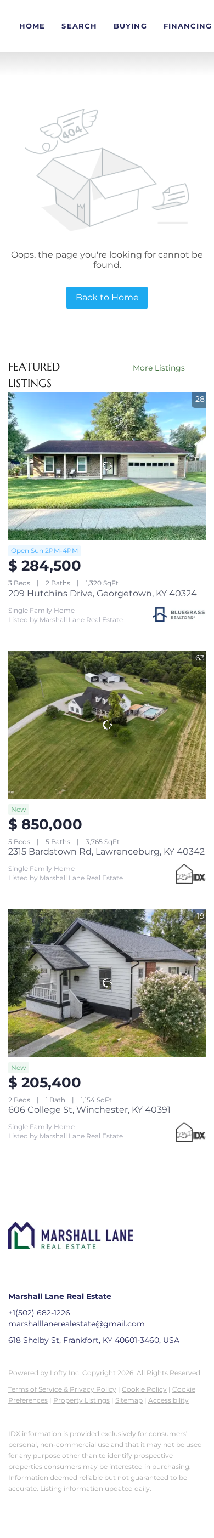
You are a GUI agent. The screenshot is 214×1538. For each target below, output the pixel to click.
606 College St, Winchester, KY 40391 (89, 1109)
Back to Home (107, 297)
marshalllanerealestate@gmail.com (76, 1324)
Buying (130, 25)
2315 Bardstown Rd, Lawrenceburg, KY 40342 (106, 851)
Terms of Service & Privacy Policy (62, 1389)
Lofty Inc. (65, 1373)
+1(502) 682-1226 (39, 1313)
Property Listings (81, 1400)
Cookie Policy (144, 1389)
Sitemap (129, 1400)
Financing (188, 25)
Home (32, 25)
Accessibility (168, 1400)
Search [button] (79, 25)
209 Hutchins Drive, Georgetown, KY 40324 (102, 593)
